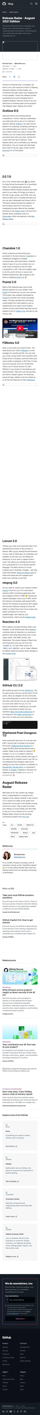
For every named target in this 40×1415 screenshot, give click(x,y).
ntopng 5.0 (9, 582)
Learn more (10, 1216)
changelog (31, 380)
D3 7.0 (6, 176)
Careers (22, 1382)
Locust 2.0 (9, 541)
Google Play (7, 767)
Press (22, 1386)
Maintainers (6, 987)
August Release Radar (14, 785)
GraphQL (14, 829)
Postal (4, 292)
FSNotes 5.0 (10, 342)
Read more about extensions (21, 712)
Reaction (32, 629)
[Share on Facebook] (14, 76)
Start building (11, 1181)
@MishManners (20, 63)
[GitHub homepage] (4, 3)
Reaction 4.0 (11, 621)
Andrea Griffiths (8, 937)
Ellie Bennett (15, 912)
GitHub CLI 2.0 (12, 685)
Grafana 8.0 (10, 110)
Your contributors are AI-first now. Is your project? (19, 1045)
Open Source (13, 12)
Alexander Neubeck (9, 1106)
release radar (23, 836)
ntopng (5, 590)
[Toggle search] (31, 4)
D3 (28, 182)
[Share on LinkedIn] (18, 76)
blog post (6, 150)
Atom (21, 1354)
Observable (6, 216)
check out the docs (24, 714)
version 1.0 (20, 277)
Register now (11, 1256)
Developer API (25, 1347)
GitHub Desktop (25, 1361)
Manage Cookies (7, 1408)
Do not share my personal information (24, 1408)
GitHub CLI (29, 690)
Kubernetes (14, 833)
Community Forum (8, 1379)
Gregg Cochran (7, 1014)
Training (5, 1382)
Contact (5, 1389)
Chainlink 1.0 (11, 248)
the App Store (18, 767)
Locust (15, 551)
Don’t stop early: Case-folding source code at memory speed (17, 1092)
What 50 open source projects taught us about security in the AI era (18, 992)
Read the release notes (25, 573)
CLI (12, 825)
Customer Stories (8, 1357)
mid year (25, 817)
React (13, 836)
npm (33, 833)
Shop (21, 1389)
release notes (20, 211)
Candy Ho (5, 912)
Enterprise (5, 1354)
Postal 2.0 (9, 282)
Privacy (23, 1406)
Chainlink (29, 256)
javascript (24, 829)
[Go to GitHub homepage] (6, 1338)
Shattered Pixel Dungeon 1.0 (19, 734)
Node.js (25, 833)
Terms (17, 1406)
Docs (4, 1376)
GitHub (14, 770)
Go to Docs (10, 1146)
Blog (10, 3)
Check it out (20, 311)
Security (5, 1350)
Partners (23, 1350)
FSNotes (24, 350)
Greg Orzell (22, 1106)
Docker (19, 825)
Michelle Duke (7, 63)
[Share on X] (9, 76)
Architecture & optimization (12, 1089)
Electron (22, 1357)
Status (4, 1386)
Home (4, 12)
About (22, 1376)
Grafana (19, 124)
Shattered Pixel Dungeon (20, 746)
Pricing (4, 1361)
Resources (5, 1364)
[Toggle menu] (36, 4)
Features (5, 1347)
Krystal (5, 298)
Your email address (12, 1296)
